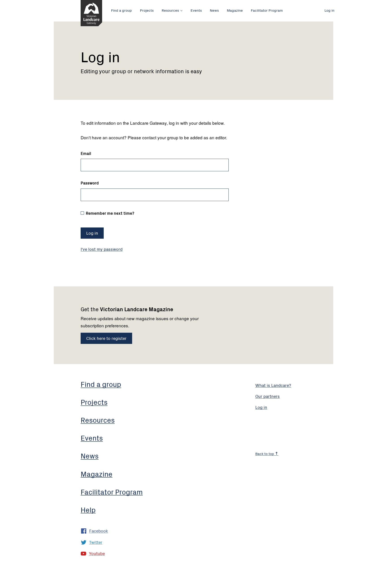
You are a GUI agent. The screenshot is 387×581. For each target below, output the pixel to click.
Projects (147, 10)
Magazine (235, 10)
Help (88, 509)
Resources (170, 10)
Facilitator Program (267, 10)
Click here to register (106, 338)
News (214, 10)
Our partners (267, 396)
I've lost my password (102, 249)
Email (86, 153)
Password (90, 183)
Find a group (121, 10)
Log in (329, 10)
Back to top (265, 453)
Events (196, 10)
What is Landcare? (273, 385)
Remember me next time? (109, 213)
